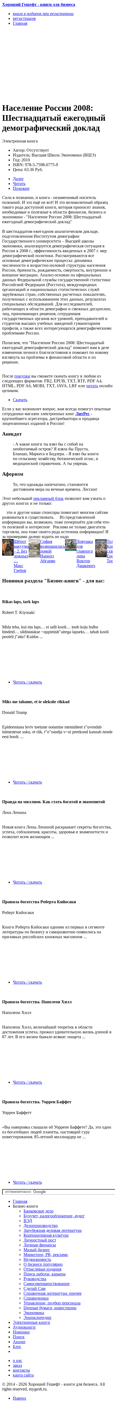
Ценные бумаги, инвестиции (50, 1308)
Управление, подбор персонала (52, 1303)
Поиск (19, 1337)
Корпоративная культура (46, 1235)
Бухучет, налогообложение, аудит (54, 1216)
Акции (19, 1341)
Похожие (21, 188)
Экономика (34, 1312)
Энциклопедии (37, 1317)
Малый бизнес (37, 1249)
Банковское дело (38, 1211)
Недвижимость (37, 1259)
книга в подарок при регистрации (43, 13)
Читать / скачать (27, 682)
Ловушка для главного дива (84, 548)
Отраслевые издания (42, 1269)
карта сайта (23, 1375)
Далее (18, 178)
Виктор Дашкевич (85, 563)
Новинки (21, 1332)
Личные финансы (40, 1245)
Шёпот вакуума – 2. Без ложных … (21, 551)
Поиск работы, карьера (45, 1274)
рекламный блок (48, 498)
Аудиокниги (24, 1327)
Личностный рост (40, 1240)
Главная (20, 1201)
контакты (21, 1370)
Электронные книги (31, 1322)
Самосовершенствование (47, 1283)
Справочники (36, 1298)
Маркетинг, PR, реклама (46, 1254)
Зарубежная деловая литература (53, 1230)
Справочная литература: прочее (53, 1293)
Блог (17, 1346)
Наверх (19, 1398)
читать (92, 385)
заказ (17, 1365)
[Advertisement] (41, 63)
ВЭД (28, 1220)
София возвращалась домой (52, 546)
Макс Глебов (20, 568)
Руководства (35, 1278)
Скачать (20, 399)
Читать (19, 183)
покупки (22, 376)
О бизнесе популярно (43, 1264)
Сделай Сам (34, 1288)
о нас (17, 1360)
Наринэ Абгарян (47, 558)
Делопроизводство (41, 1225)
